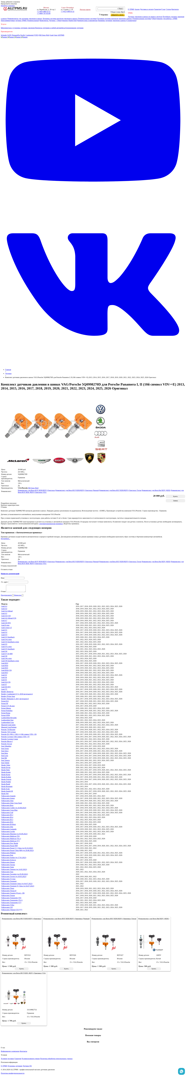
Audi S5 (4, 680)
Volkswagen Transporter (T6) (11, 898)
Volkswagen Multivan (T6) (10, 836)
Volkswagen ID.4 (7, 817)
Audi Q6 (4, 651)
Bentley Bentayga (7, 692)
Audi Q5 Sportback (8, 649)
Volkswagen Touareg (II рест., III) (13, 893)
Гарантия (157, 9)
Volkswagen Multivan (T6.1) (11, 839)
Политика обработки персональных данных (56, 1059)
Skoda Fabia (5, 770)
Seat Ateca (4, 751)
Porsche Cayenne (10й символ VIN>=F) (15, 737)
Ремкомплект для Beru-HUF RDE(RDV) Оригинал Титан (120, 490)
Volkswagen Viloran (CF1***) (11, 910)
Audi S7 (4, 684)
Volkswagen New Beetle (9, 843)
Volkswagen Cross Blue (9, 810)
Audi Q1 (4, 630)
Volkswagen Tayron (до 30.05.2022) (13, 876)
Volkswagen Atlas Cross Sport (11, 803)
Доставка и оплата (147, 9)
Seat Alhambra (6, 746)
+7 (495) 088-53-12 (43, 11)
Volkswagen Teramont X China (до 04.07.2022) (17, 886)
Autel (52, 35)
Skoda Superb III (7, 791)
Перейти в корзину (8, 6)
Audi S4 (4, 677)
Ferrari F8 (4, 703)
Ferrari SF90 (5, 715)
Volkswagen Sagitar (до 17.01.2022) (13, 857)
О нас (163, 9)
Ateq (55, 35)
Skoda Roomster (6, 786)
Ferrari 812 (5, 701)
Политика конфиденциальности (12, 1073)
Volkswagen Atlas (7, 801)
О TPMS (131, 9)
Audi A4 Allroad (7, 611)
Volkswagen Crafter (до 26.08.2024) (13, 808)
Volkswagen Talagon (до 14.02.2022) (14, 869)
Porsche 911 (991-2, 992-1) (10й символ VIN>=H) (19, 734)
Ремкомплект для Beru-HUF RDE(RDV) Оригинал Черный (77, 490)
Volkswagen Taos (7, 872)
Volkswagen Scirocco (8, 860)
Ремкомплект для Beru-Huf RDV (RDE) (156, 490)
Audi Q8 (4, 656)
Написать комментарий (10, 574)
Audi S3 (4, 675)
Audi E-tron (5, 625)
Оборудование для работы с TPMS (164, 19)
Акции (137, 9)
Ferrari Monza (6, 708)
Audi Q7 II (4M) (7, 654)
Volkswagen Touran (8, 895)
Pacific (22, 35)
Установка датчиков (15, 1066)
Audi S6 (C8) (5, 682)
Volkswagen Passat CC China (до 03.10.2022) (17, 848)
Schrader (4, 35)
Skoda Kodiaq (6, 777)
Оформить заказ (119, 14)
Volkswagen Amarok (8, 796)
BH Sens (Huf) (44, 35)
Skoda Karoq (5, 775)
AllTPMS (61, 35)
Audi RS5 (4, 668)
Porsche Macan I (7, 741)
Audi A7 (4, 620)
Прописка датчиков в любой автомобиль (50, 28)
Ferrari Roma (5, 713)
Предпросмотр (6, 595)
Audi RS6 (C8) (6, 670)
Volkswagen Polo (7, 855)
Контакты (175, 9)
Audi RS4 (4, 665)
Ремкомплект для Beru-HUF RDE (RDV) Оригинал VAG (24, 973)
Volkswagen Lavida (8, 831)
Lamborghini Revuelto (9, 718)
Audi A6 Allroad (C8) (8, 618)
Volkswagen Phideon (8, 853)
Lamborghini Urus (7, 722)
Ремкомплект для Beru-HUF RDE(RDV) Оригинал (36, 490)
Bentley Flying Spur (8, 696)
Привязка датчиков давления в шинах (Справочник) (117, 20)
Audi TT (4, 689)
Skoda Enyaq (5, 767)
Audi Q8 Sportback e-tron (10, 661)
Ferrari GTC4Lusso (8, 706)
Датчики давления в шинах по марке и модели (145, 17)
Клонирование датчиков (74, 28)
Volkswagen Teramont (8, 881)
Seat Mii (4, 758)
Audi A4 (4, 609)
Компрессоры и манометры (87, 20)
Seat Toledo (5, 763)
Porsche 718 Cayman (8, 732)
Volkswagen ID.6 (7, 822)
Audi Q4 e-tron (6, 639)
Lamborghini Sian (7, 720)
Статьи (168, 9)
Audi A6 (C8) (6, 616)
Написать (18, 595)
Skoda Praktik (6, 782)
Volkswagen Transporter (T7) (11, 903)
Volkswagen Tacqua (8, 865)
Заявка (175, 501)
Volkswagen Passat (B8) (9, 846)
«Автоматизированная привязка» (51, 524)
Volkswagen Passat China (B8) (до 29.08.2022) (17, 850)
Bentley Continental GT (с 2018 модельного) (17, 694)
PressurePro (16, 35)
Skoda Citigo (5, 765)
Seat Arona (5, 748)
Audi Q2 (4, 632)
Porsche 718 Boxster (8, 729)
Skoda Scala (5, 789)
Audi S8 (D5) (6, 687)
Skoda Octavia (6, 779)
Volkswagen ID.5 (7, 820)
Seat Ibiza (4, 753)
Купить (175, 496)
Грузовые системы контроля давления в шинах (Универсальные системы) (124, 19)
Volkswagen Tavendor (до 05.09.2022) (14, 874)
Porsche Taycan (6, 744)
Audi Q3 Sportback (8, 637)
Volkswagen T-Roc (7, 905)
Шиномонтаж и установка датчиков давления (18, 28)
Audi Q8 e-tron (6, 658)
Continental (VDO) (32, 35)
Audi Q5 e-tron (6, 647)
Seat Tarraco (5, 760)
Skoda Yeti (5, 793)
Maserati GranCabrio (8, 725)
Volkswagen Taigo (7, 867)
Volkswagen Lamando (8, 829)
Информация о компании (10, 1051)
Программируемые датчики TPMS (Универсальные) (20, 20)
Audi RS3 (4, 663)
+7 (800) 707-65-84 (43, 13)
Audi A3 (4, 606)
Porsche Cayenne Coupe (9, 739)
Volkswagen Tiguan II (8, 891)
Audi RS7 (4, 673)
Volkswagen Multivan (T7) (10, 841)
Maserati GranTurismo (8, 727)
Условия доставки (7, 1059)
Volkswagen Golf (7, 812)
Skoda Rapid (5, 784)
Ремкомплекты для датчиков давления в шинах (24, 19)
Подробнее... (5, 539)
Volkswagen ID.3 (7, 815)
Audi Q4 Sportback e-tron (10, 642)
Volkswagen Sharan (8, 862)
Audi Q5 (4, 644)
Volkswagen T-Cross (8, 879)
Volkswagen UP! (7, 907)
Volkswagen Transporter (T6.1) (11, 900)
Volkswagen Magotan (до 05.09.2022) (14, 834)
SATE (9, 35)
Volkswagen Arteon (8, 798)
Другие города (85, 9)
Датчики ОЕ (27, 1066)
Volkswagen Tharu (7, 888)
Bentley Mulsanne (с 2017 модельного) (15, 699)
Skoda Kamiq (6, 772)
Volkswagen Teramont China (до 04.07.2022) (16, 884)
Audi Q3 (4, 635)
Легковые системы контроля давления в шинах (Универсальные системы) (70, 19)
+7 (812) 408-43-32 (67, 11)
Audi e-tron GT (6, 628)
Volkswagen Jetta (7, 827)
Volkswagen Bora (7, 805)
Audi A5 (4, 613)
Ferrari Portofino (6, 711)
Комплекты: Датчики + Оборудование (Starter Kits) (58, 20)
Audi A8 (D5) (6, 623)
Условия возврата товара (31, 1059)
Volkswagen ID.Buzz (8, 824)
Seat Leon (4, 756)
